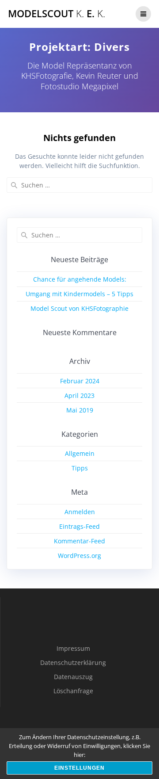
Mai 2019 (79, 410)
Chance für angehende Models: (79, 279)
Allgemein (80, 453)
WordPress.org (79, 555)
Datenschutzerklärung (73, 662)
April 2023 (79, 395)
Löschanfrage (73, 691)
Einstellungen (79, 768)
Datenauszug (73, 676)
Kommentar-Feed (79, 541)
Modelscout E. (56, 14)
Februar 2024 (79, 381)
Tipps (80, 468)
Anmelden (79, 512)
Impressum (73, 648)
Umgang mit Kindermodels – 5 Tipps (79, 294)
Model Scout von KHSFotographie (79, 308)
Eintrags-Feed (79, 526)
